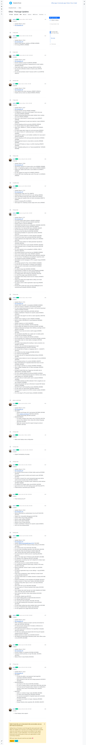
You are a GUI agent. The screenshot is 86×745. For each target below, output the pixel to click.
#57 (45, 615)
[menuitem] (84, 2)
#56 (45, 535)
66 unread (53, 38)
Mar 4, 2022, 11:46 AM (27, 19)
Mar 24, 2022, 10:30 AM (28, 55)
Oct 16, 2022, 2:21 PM (26, 403)
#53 (45, 464)
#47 (45, 186)
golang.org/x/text (24, 414)
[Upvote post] (43, 29)
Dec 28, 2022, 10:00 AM (27, 494)
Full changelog (18, 25)
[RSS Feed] (45, 14)
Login (16, 740)
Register (12, 740)
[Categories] (2, 2)
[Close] (44, 724)
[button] (2, 741)
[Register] (84, 4)
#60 (45, 708)
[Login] (84, 2)
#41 (45, 19)
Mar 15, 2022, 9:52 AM (27, 35)
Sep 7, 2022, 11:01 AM (27, 297)
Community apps (62, 3)
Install (75, 3)
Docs (72, 3)
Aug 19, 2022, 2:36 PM (27, 213)
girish (14, 83)
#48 (45, 213)
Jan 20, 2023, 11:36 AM (27, 615)
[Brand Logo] (10, 3)
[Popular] (2, 9)
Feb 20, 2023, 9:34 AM (26, 667)
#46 (45, 159)
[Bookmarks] (2, 12)
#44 (45, 83)
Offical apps (54, 3)
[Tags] (2, 7)
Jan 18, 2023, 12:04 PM (27, 535)
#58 (45, 644)
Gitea (21, 14)
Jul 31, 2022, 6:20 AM (26, 186)
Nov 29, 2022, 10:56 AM (28, 449)
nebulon (14, 19)
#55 (45, 505)
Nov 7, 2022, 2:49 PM (26, 434)
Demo (68, 3)
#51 (45, 434)
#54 (45, 494)
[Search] (2, 14)
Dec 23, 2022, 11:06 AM (26, 464)
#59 (45, 667)
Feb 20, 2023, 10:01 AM (26, 708)
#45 (45, 103)
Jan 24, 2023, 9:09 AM (26, 644)
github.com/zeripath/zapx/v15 (26, 543)
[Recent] (2, 4)
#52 (45, 449)
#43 (45, 55)
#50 (45, 403)
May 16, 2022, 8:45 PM (26, 159)
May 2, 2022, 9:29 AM (27, 103)
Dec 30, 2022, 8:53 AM (27, 505)
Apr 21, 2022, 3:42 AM (26, 83)
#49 (45, 297)
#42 (45, 35)
